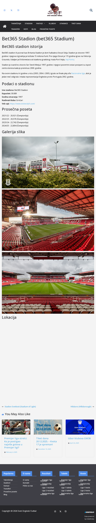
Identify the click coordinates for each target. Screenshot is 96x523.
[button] (44, 23)
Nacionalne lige (78, 73)
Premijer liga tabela (65, 480)
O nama (26, 480)
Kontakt (26, 483)
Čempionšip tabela (65, 484)
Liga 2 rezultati (48, 490)
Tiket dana (76, 23)
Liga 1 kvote (85, 487)
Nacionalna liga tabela (66, 494)
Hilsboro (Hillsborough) (81, 406)
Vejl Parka (69, 59)
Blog (34, 29)
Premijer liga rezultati (46, 480)
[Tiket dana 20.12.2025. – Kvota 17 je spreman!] (48, 421)
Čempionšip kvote (84, 484)
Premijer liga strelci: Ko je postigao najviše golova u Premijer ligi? (15, 443)
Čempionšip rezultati (46, 484)
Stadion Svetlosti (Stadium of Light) (20, 406)
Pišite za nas (28, 486)
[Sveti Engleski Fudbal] (5, 26)
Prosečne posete (47, 29)
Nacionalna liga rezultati (47, 494)
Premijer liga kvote (84, 480)
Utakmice (64, 23)
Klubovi (52, 23)
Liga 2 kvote (85, 490)
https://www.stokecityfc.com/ (22, 103)
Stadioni (28, 23)
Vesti (26, 29)
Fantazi (39, 23)
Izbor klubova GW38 (79, 438)
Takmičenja (16, 23)
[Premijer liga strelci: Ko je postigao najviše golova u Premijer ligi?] (16, 421)
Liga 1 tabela (66, 487)
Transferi (15, 29)
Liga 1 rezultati (48, 487)
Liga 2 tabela (66, 490)
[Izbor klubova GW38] (80, 421)
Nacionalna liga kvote (86, 494)
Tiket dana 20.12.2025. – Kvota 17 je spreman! (46, 441)
